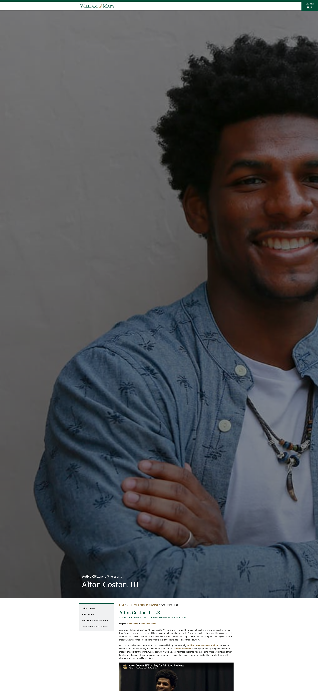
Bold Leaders (88, 614)
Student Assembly (182, 648)
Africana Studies (148, 623)
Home (121, 605)
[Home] (97, 5)
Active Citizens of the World (102, 576)
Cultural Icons (88, 608)
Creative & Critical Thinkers (95, 626)
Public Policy (133, 623)
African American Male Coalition (203, 645)
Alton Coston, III (110, 584)
